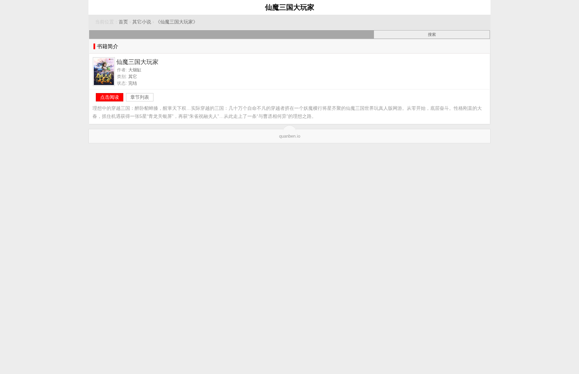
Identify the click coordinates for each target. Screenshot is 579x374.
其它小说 (141, 21)
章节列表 (139, 97)
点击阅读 (109, 97)
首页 (123, 21)
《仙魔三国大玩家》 (176, 21)
